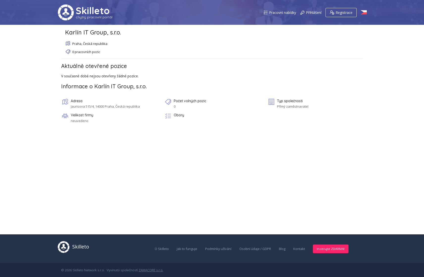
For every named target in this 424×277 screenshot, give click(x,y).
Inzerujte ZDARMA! (331, 248)
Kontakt (299, 248)
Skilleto (93, 11)
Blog (282, 248)
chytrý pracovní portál (94, 17)
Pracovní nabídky (282, 12)
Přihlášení (314, 12)
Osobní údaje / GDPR (255, 248)
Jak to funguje (187, 248)
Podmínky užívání (218, 248)
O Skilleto (162, 248)
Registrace (344, 12)
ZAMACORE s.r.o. (151, 270)
